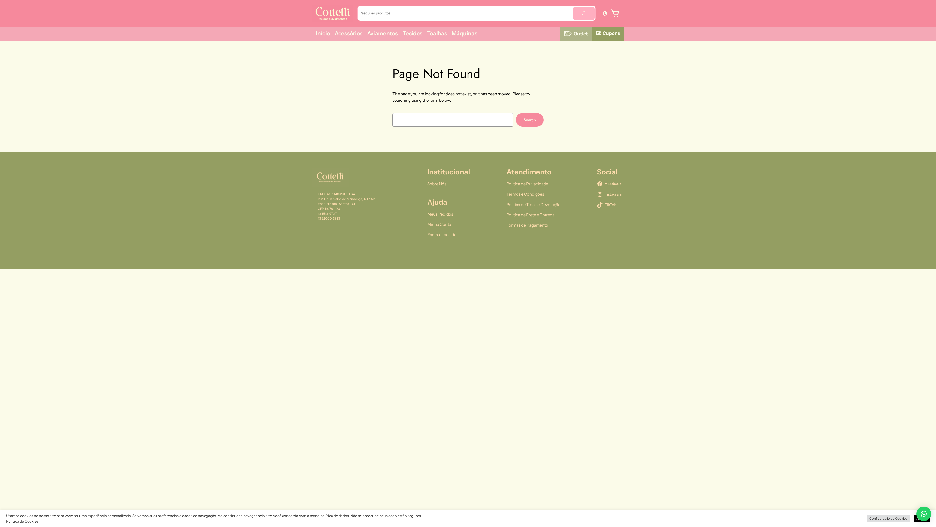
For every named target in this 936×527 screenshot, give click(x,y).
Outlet (581, 34)
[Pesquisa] (584, 13)
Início (323, 33)
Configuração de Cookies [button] (888, 518)
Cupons (611, 33)
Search (530, 120)
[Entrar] (605, 13)
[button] (923, 514)
